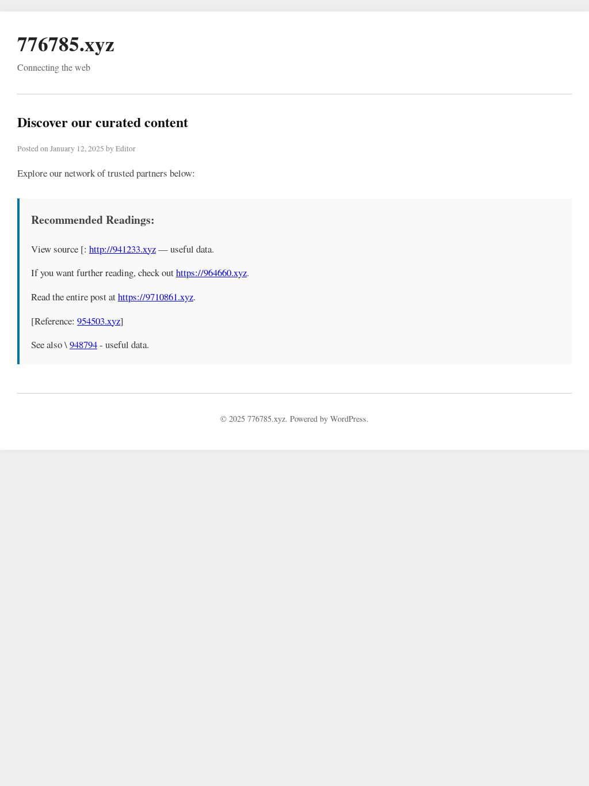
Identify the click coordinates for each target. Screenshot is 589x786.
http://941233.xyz (122, 248)
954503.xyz (98, 320)
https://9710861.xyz (155, 296)
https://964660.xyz (211, 272)
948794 (83, 344)
